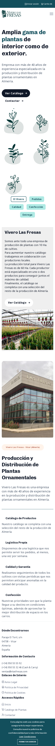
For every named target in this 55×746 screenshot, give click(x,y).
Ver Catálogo (14, 93)
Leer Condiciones (27, 736)
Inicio (7, 704)
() (48, 4)
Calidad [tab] (16, 207)
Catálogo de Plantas (15, 709)
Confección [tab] (36, 207)
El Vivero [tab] (18, 199)
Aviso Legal (10, 682)
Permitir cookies (27, 742)
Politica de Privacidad (16, 687)
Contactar (12, 101)
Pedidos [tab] (37, 199)
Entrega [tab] (27, 214)
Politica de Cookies (14, 692)
